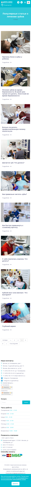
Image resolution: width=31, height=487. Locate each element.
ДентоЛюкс (15, 467)
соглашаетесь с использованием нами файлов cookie (14, 478)
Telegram (6, 378)
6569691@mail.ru (8, 383)
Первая (4, 340)
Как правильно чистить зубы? (14, 194)
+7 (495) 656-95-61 (9, 371)
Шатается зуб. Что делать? (13, 163)
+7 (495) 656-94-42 (9, 373)
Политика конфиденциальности (15, 473)
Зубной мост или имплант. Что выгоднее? (14, 294)
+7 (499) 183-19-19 (9, 375)
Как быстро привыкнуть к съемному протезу (12, 226)
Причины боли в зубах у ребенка (12, 58)
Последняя (14, 343)
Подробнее (6, 62)
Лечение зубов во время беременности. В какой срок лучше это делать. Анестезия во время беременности (15, 93)
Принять (15, 484)
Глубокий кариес (9, 326)
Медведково (8, 5)
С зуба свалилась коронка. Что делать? (15, 260)
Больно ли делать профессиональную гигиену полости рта (13, 129)
